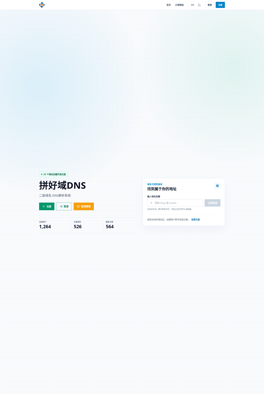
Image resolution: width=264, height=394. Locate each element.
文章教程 (179, 4)
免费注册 (195, 219)
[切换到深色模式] (199, 5)
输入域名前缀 (153, 196)
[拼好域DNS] (42, 5)
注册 (220, 4)
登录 (210, 4)
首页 (169, 4)
